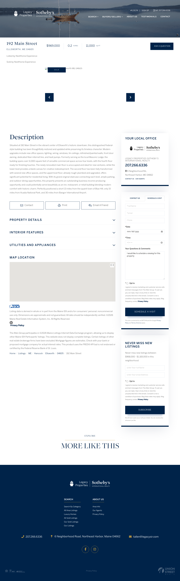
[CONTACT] (161, 46)
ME (29, 354)
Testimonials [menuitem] (149, 17)
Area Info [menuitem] (96, 507)
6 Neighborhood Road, (87, 536)
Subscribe (144, 410)
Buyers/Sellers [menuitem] (111, 17)
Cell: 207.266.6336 (162, 10)
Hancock (38, 354)
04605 (60, 354)
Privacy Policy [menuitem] (98, 514)
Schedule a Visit (154, 198)
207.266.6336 (136, 165)
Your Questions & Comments (137, 249)
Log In (135, 10)
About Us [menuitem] (132, 17)
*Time (128, 238)
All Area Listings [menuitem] (70, 510)
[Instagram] (94, 549)
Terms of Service (137, 323)
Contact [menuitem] (165, 17)
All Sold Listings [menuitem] (70, 518)
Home (12, 354)
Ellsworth (49, 354)
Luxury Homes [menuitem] (70, 514)
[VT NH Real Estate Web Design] (166, 571)
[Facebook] (85, 549)
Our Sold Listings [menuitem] (71, 522)
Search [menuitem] (92, 17)
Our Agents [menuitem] (97, 510)
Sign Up (145, 10)
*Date (127, 227)
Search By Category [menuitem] (72, 507)
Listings (22, 354)
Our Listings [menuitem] (69, 526)
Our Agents (140, 179)
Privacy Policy (17, 326)
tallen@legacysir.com (146, 537)
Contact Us (129, 179)
